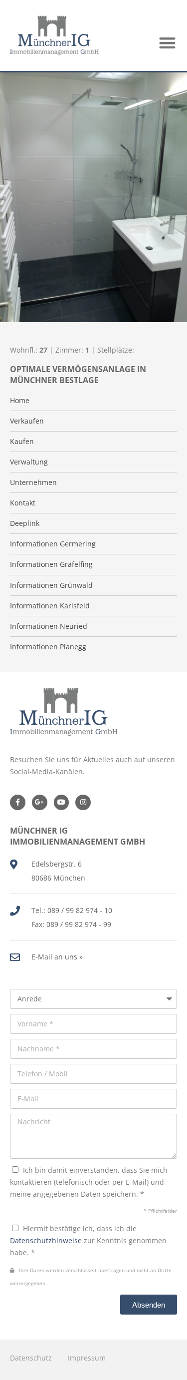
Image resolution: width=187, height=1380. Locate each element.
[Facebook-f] (17, 802)
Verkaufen (27, 421)
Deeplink (24, 523)
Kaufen (22, 442)
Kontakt (22, 503)
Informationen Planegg (48, 647)
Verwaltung (29, 462)
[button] (168, 42)
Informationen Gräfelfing (51, 564)
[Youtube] (61, 802)
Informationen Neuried (48, 626)
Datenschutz (31, 1358)
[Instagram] (83, 802)
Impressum (87, 1358)
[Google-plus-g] (39, 802)
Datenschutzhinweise (46, 1240)
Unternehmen (33, 482)
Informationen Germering (53, 544)
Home (19, 401)
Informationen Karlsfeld (50, 606)
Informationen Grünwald (51, 585)
